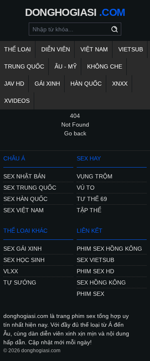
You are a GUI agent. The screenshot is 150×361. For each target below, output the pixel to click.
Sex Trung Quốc (29, 187)
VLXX (10, 271)
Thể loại (17, 49)
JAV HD (14, 83)
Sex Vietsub (95, 260)
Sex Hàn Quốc (25, 199)
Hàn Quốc (86, 83)
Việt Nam (94, 49)
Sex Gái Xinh (22, 248)
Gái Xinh (47, 83)
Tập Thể (89, 210)
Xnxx (120, 83)
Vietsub (130, 49)
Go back (75, 133)
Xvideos (17, 100)
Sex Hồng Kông (101, 282)
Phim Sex (90, 293)
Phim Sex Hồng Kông (109, 248)
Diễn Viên (55, 49)
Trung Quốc (24, 66)
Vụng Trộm (94, 176)
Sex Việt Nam (23, 210)
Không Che (104, 66)
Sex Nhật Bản (24, 176)
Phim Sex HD (95, 271)
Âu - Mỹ (66, 66)
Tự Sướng (19, 282)
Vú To (86, 187)
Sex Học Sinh (24, 260)
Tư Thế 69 (92, 199)
